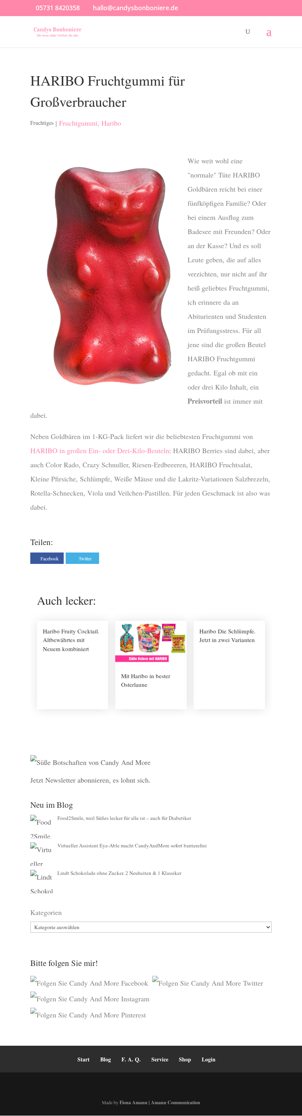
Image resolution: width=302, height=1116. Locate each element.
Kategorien (46, 912)
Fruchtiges (41, 122)
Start (83, 1059)
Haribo (111, 123)
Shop (185, 1059)
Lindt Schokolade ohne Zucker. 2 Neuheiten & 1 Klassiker (119, 872)
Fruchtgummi (78, 123)
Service (159, 1059)
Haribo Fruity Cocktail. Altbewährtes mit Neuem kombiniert (71, 640)
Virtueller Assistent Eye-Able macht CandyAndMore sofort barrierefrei (132, 845)
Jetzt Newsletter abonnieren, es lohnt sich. (90, 780)
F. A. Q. (131, 1059)
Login (208, 1059)
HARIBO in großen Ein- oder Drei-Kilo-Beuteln (99, 450)
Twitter (85, 558)
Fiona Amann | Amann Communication (160, 1102)
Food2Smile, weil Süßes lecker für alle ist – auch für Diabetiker (124, 817)
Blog (105, 1059)
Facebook (50, 558)
